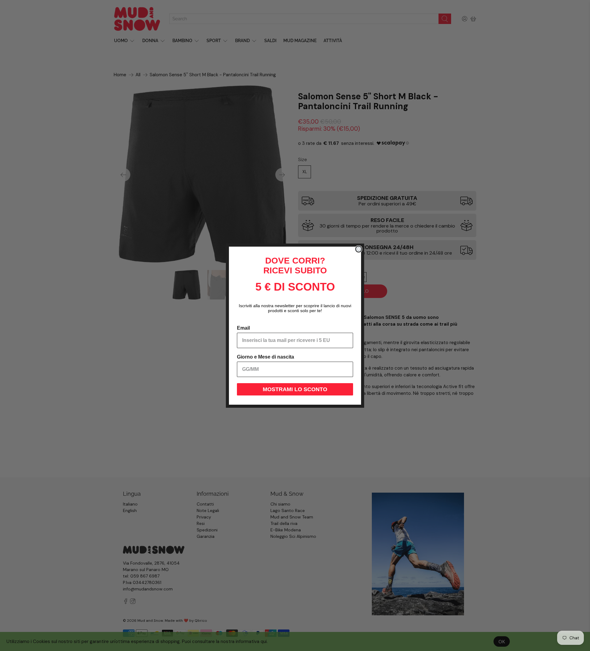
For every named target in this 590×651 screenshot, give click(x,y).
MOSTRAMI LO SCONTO (295, 389)
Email (243, 328)
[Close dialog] (359, 249)
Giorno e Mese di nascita (265, 356)
